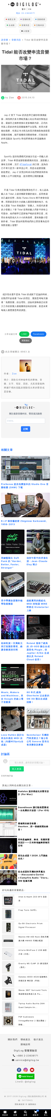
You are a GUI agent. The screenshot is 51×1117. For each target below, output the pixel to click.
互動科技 (40, 25)
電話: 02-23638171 (25, 13)
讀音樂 (4, 39)
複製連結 (25, 340)
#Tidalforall (26, 164)
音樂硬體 (41, 19)
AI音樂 (26, 31)
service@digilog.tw (27, 1060)
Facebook (38, 334)
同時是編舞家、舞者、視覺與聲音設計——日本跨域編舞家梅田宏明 (34, 842)
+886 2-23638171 (27, 1055)
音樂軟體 (26, 19)
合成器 (12, 25)
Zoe (11, 97)
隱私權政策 (20, 1104)
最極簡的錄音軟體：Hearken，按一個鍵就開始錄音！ (33, 826)
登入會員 (16, 769)
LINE (24, 334)
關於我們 (12, 1039)
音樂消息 (25, 25)
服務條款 (32, 1104)
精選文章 (12, 19)
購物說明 (25, 1044)
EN (29, 9)
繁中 (24, 9)
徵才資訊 (38, 1039)
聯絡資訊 (25, 1039)
